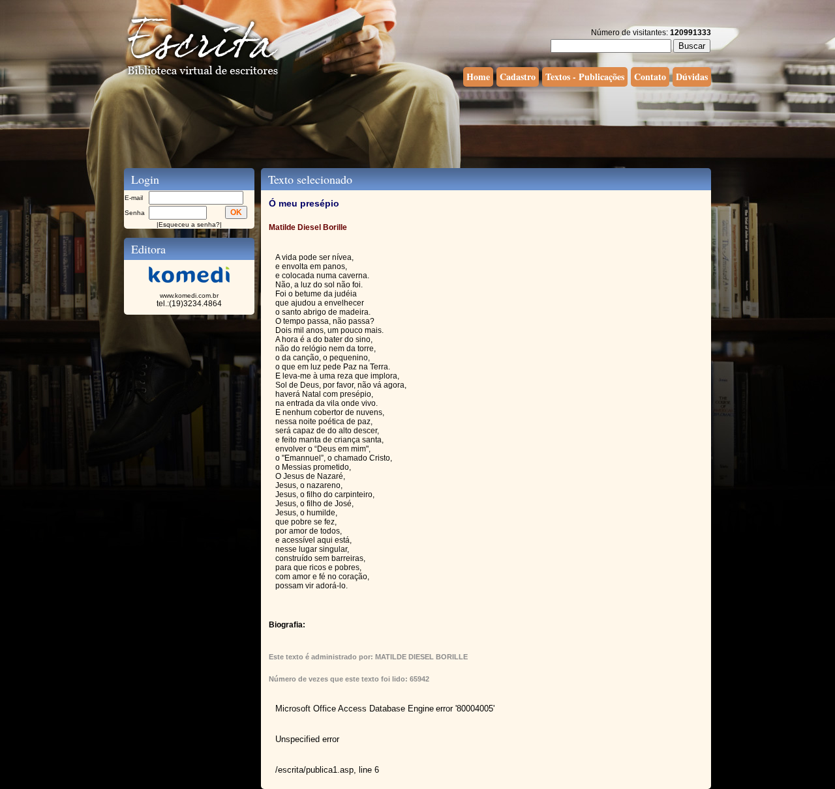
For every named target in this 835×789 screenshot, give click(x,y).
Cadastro (518, 76)
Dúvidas (692, 76)
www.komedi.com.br (189, 295)
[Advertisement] (417, 125)
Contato (650, 76)
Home (478, 76)
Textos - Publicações (584, 76)
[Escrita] (203, 75)
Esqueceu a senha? (189, 224)
